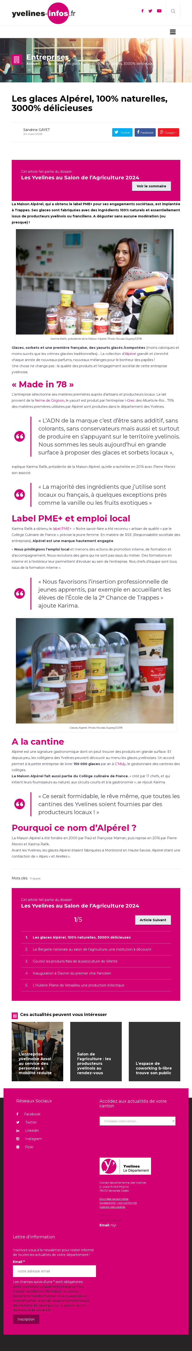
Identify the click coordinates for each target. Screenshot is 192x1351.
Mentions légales (111, 1220)
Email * (19, 1262)
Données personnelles (114, 1199)
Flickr (29, 1147)
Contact (105, 1215)
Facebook (146, 132)
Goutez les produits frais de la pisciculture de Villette (75, 961)
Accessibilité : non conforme (118, 1203)
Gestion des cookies (112, 1207)
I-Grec (130, 400)
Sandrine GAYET (36, 130)
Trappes (35, 878)
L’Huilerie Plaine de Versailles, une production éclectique (78, 985)
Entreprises (52, 64)
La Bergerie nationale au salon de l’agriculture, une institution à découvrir (92, 949)
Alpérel (130, 354)
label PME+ (62, 529)
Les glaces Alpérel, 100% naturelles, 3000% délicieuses (89, 103)
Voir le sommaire (151, 186)
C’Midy (120, 764)
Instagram (33, 1139)
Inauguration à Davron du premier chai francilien (72, 973)
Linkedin (32, 1130)
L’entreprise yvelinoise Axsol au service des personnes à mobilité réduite (35, 1063)
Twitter (125, 132)
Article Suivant (153, 920)
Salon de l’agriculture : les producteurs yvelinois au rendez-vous (94, 1063)
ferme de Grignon (49, 400)
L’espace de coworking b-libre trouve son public (154, 1068)
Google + (170, 132)
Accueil (33, 64)
